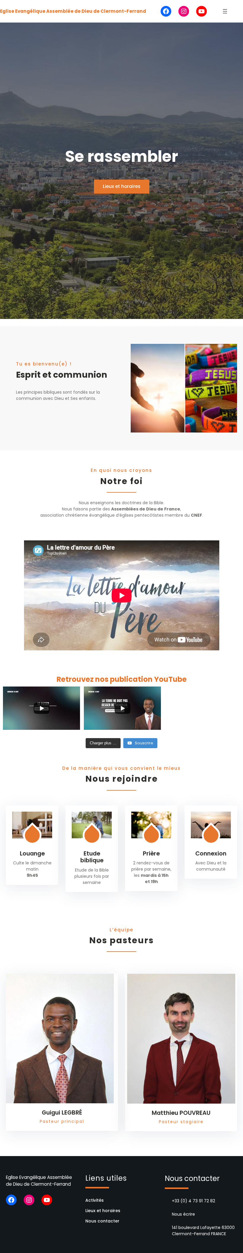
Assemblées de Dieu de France (145, 509)
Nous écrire (183, 1214)
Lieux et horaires (121, 186)
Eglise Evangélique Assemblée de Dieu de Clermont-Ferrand (73, 11)
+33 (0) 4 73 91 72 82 (193, 1201)
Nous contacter (102, 1221)
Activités (94, 1200)
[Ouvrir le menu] (224, 11)
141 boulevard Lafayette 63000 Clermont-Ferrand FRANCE (203, 1231)
